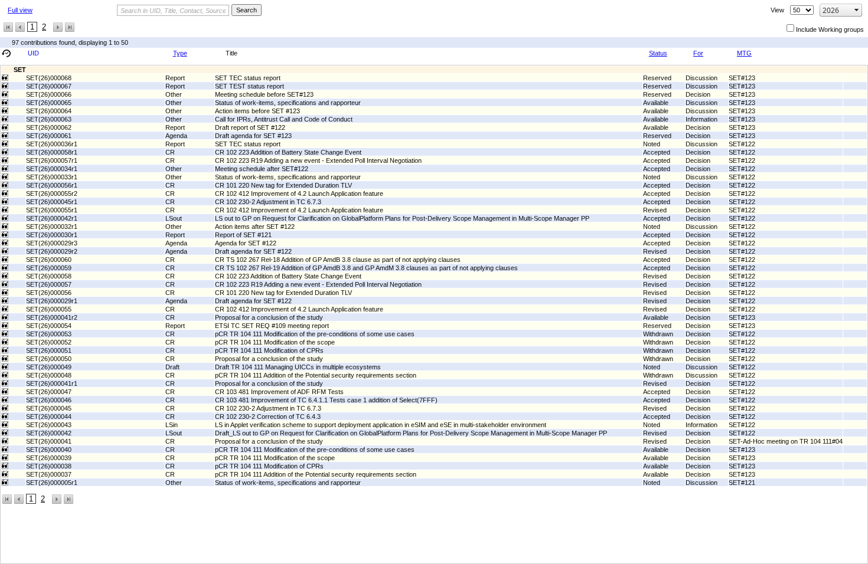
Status (658, 53)
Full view (20, 10)
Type (180, 53)
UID (33, 53)
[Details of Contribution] (5, 77)
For (698, 53)
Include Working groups (830, 29)
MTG (744, 53)
